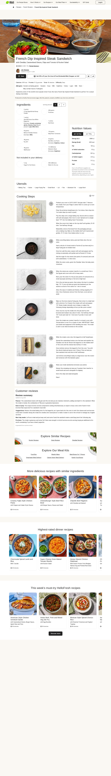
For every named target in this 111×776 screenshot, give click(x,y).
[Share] (93, 76)
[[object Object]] (88, 76)
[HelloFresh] (10, 2)
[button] (41, 104)
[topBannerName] (55, 14)
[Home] (13, 7)
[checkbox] (16, 66)
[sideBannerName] (83, 111)
